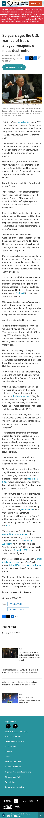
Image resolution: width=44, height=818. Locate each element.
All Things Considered (18, 609)
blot (28, 562)
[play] (3, 815)
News (20, 649)
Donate (36, 3)
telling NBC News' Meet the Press (25, 565)
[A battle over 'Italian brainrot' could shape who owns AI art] (10, 698)
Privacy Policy (10, 782)
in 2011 (9, 525)
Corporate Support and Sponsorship (18, 772)
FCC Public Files (10, 747)
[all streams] (41, 815)
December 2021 (21, 550)
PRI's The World (16, 604)
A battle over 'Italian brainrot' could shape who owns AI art (29, 700)
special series (23, 122)
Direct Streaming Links (13, 736)
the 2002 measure (21, 396)
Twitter (7, 757)
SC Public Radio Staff (13, 777)
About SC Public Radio (13, 762)
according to (27, 509)
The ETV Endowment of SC (15, 741)
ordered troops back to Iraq (14, 534)
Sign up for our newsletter (14, 787)
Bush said (20, 293)
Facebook (8, 752)
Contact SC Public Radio (13, 767)
